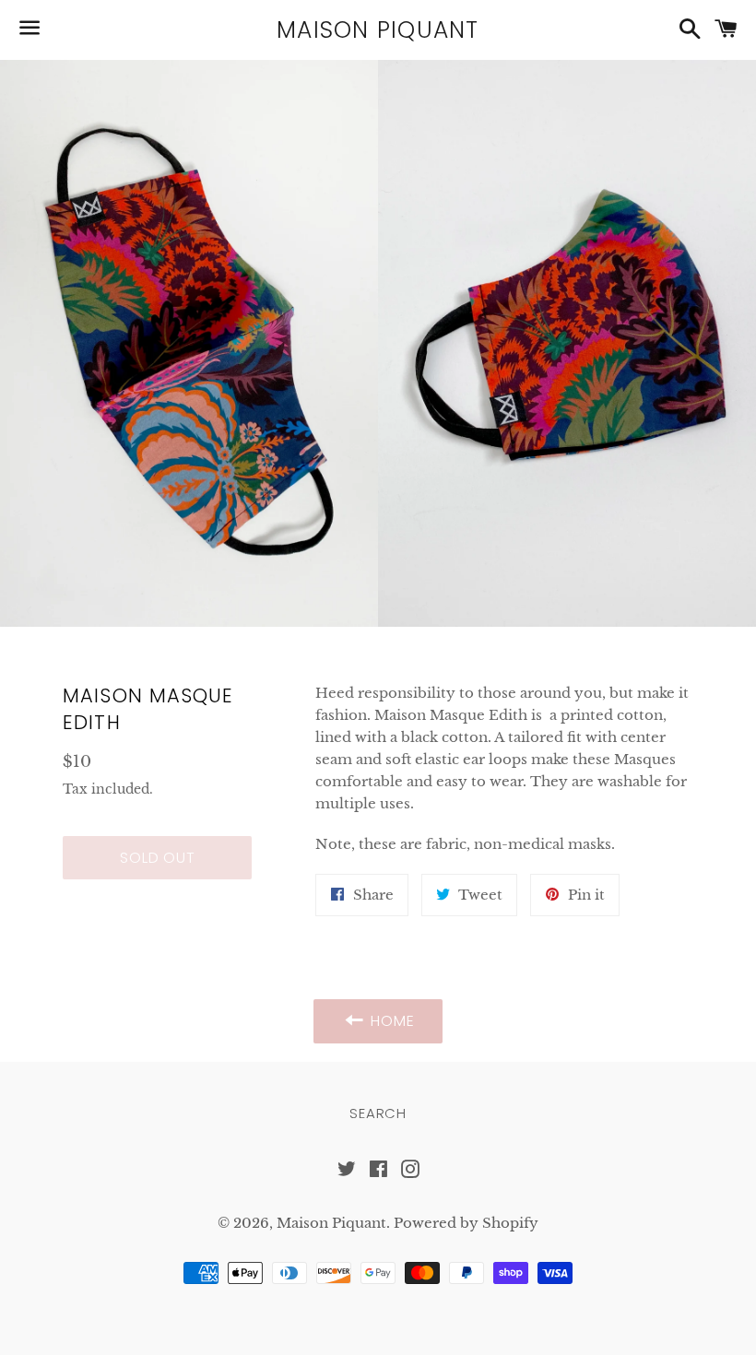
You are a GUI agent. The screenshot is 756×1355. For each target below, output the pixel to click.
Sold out (157, 857)
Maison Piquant (378, 30)
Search (378, 1113)
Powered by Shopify (466, 1222)
